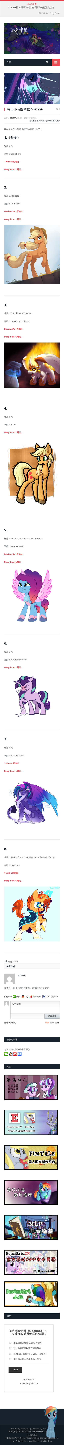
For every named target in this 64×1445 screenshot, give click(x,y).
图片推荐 (40, 120)
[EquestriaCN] (32, 38)
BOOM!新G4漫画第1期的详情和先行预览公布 (31, 7)
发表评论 (52, 1016)
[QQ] (11, 1055)
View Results (29, 1379)
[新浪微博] (15, 1055)
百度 (48, 996)
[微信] (6, 1055)
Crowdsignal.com (29, 1383)
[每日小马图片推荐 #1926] (32, 88)
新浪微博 (37, 996)
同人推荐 (32, 120)
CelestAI (14, 118)
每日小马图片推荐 (52, 120)
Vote (15, 1369)
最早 (52, 1023)
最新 (47, 1023)
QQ (26, 996)
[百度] (20, 1055)
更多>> (54, 996)
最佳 (57, 1023)
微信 (18, 996)
